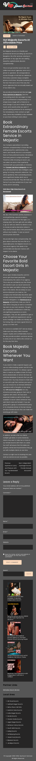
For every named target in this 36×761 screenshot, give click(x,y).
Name (5, 521)
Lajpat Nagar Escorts (14, 722)
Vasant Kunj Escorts (14, 737)
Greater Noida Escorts (15, 719)
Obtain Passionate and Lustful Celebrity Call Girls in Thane (18, 656)
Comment (7, 493)
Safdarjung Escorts (14, 734)
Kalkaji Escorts (12, 731)
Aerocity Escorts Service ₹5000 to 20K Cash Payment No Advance (18, 617)
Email (5, 532)
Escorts (6, 36)
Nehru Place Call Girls (15, 707)
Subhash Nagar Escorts (15, 704)
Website (6, 542)
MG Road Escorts (13, 701)
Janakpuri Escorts (13, 743)
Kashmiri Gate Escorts (15, 710)
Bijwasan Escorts (13, 740)
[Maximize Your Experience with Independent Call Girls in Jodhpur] (14, 666)
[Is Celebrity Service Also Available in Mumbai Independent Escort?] (14, 589)
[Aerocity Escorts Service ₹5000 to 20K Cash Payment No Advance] (14, 608)
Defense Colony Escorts (15, 725)
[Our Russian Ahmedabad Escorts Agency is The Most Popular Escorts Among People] (14, 628)
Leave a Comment (19, 36)
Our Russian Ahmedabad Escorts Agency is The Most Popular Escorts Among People (18, 637)
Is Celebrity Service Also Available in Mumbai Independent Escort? (15, 598)
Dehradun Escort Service (11, 690)
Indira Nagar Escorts (14, 713)
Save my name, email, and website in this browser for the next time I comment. (17, 555)
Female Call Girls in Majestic (16, 167)
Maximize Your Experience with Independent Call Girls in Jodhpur (18, 675)
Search (5, 570)
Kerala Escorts (12, 716)
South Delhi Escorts (14, 728)
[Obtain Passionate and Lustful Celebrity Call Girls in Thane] (14, 648)
